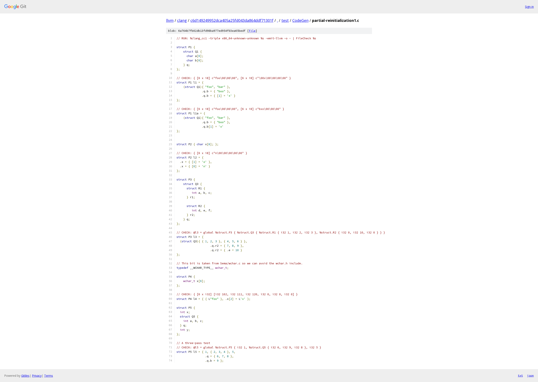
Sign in (529, 7)
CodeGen (300, 20)
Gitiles (25, 376)
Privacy (37, 376)
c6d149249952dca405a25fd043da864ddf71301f (231, 20)
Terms (48, 376)
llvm (170, 20)
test (285, 20)
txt (520, 375)
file (252, 31)
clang (182, 20)
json (530, 375)
